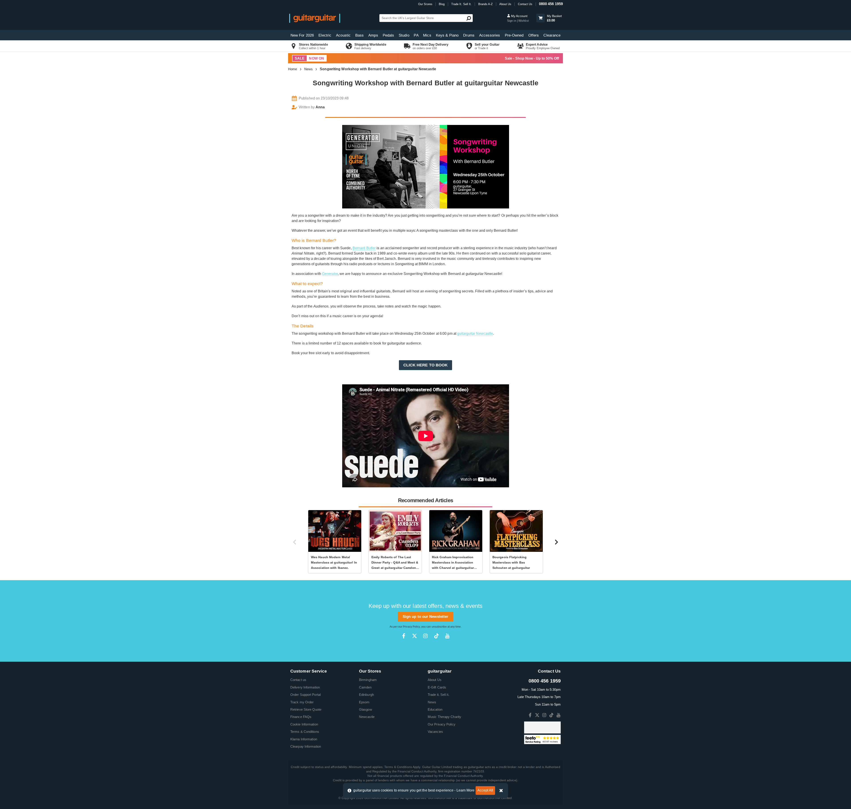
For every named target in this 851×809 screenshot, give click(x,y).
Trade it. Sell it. (438, 694)
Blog (442, 4)
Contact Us (525, 4)
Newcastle (367, 717)
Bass (359, 35)
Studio (404, 35)
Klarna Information (303, 739)
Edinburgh (366, 694)
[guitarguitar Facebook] (404, 636)
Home (292, 69)
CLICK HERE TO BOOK (425, 365)
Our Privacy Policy (441, 724)
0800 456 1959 (551, 4)
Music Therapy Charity (444, 717)
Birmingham (368, 680)
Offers (533, 35)
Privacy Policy (411, 626)
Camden (365, 687)
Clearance (551, 35)
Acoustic (343, 35)
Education (435, 709)
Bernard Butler (364, 248)
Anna (320, 107)
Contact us (298, 680)
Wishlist (523, 20)
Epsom (364, 702)
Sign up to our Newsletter (426, 617)
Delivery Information (305, 687)
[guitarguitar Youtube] (447, 636)
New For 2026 (302, 35)
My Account (518, 16)
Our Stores (425, 4)
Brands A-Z (485, 4)
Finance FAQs (300, 717)
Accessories (489, 35)
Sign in (512, 20)
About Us (505, 4)
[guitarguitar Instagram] (425, 636)
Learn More (466, 790)
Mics (427, 35)
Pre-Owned (514, 35)
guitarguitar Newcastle (475, 333)
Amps (373, 35)
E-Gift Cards (437, 687)
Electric (324, 35)
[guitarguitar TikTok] (436, 636)
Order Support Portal (305, 694)
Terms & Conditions (304, 731)
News (308, 69)
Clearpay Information (305, 746)
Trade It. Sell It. (461, 4)
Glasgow (365, 709)
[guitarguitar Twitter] (414, 636)
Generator (330, 274)
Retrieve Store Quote (305, 709)
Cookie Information (304, 724)
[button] (540, 18)
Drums (468, 35)
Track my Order (302, 702)
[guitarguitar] (314, 18)
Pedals (388, 35)
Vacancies (435, 731)
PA (416, 35)
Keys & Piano (447, 35)
